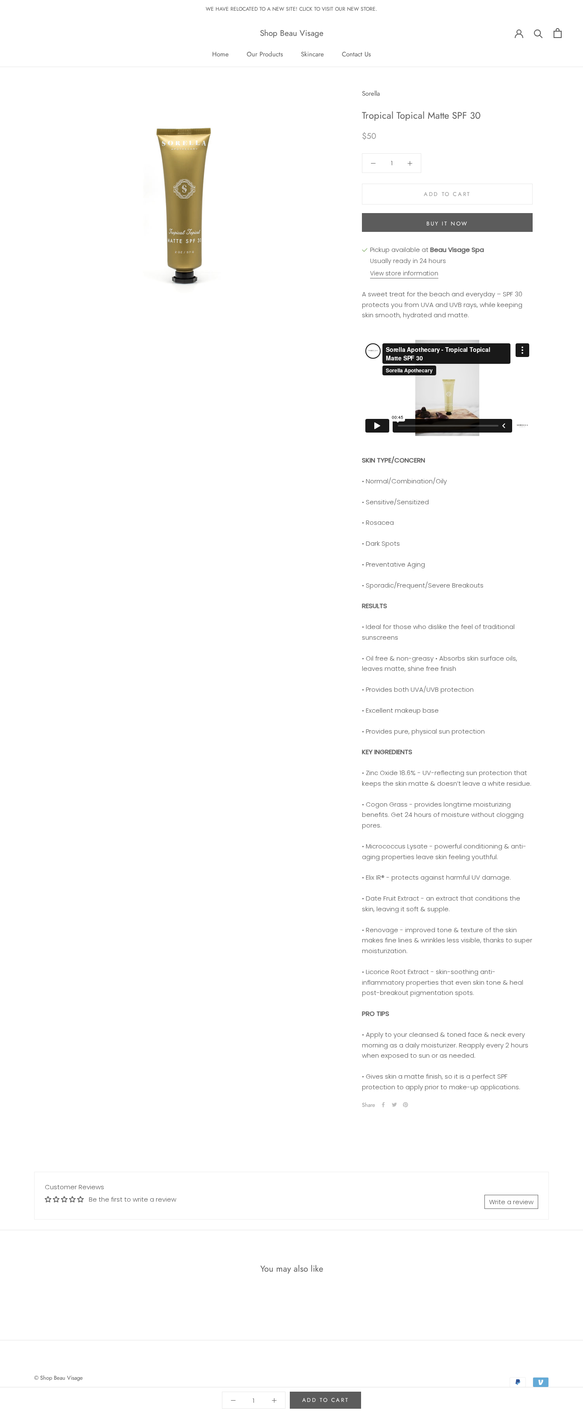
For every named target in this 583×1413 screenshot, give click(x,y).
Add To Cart (325, 1400)
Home (220, 54)
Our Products (265, 54)
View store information (404, 273)
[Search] (538, 33)
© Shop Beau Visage (58, 1378)
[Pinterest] (405, 1104)
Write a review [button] (511, 1201)
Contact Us (356, 54)
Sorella (371, 93)
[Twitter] (394, 1104)
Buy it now (447, 223)
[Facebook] (383, 1104)
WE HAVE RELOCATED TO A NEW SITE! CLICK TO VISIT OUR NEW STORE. (291, 9)
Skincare (312, 54)
